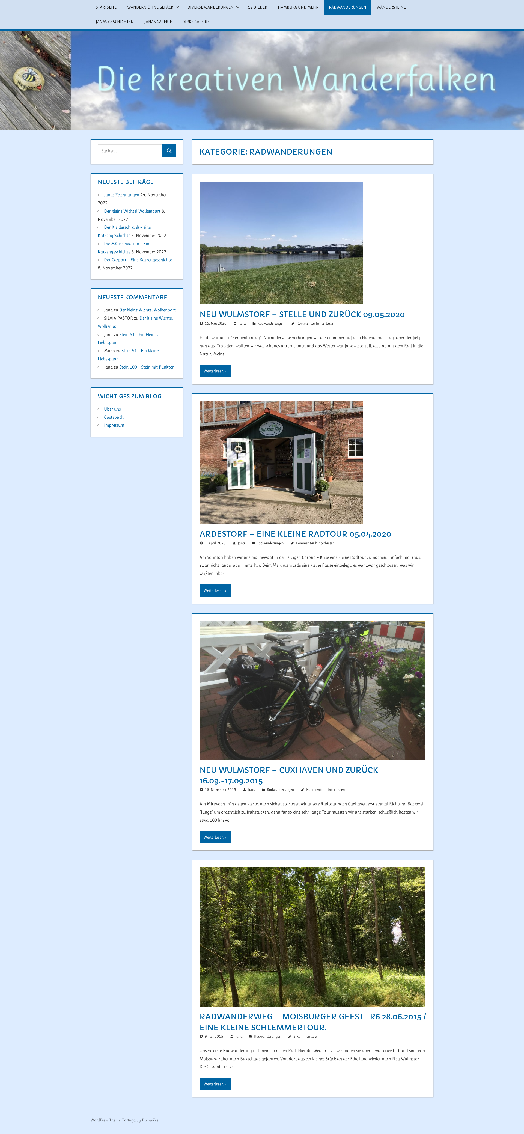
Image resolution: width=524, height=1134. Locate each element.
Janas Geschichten (115, 21)
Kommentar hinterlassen (316, 323)
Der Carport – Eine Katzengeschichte (138, 259)
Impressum (114, 425)
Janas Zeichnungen (121, 194)
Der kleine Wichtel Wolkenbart (132, 211)
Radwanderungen (347, 7)
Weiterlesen (214, 371)
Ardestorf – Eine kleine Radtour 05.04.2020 (295, 534)
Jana (242, 323)
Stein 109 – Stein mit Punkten (146, 367)
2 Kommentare (305, 1036)
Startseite (106, 7)
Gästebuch (114, 417)
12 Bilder (257, 7)
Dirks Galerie (196, 21)
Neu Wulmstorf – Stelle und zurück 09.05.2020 (302, 314)
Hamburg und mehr (298, 7)
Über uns (112, 409)
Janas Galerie (158, 21)
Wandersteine (391, 7)
